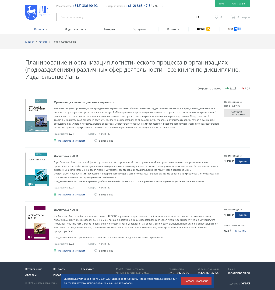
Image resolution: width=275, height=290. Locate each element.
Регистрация (239, 3)
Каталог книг (33, 269)
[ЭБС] (234, 30)
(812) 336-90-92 (85, 5)
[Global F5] (203, 30)
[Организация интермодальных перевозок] (37, 115)
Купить (243, 161)
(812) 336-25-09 (179, 273)
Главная (29, 41)
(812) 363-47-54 (140, 5)
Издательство (74, 29)
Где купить (140, 29)
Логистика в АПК (66, 156)
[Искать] (198, 17)
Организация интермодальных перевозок (84, 102)
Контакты (173, 29)
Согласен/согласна (196, 281)
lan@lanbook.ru (239, 273)
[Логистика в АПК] (37, 169)
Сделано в (239, 283)
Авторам (109, 29)
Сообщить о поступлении (237, 113)
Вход (221, 3)
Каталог (39, 29)
